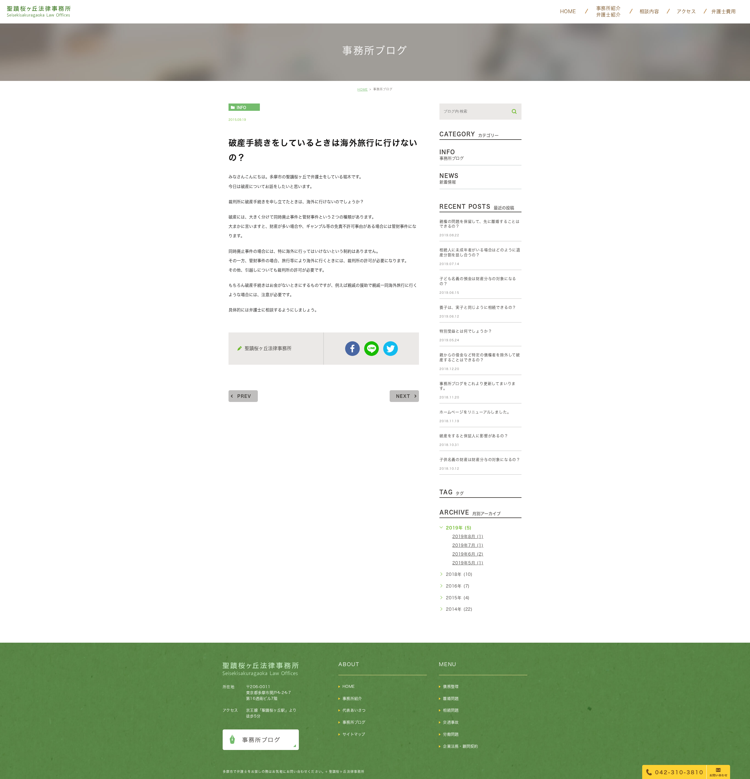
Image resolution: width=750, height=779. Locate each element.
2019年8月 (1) (467, 536)
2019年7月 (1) (467, 545)
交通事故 (450, 722)
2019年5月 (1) (467, 563)
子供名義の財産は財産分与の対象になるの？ (479, 459)
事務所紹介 (352, 698)
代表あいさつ (354, 710)
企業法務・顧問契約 (460, 746)
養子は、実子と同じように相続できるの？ (477, 307)
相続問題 (450, 710)
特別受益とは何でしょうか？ (465, 331)
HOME (362, 89)
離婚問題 (450, 698)
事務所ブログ (354, 722)
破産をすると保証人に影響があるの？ (473, 436)
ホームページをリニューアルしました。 (475, 412)
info (241, 107)
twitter (390, 348)
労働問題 (450, 734)
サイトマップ (353, 734)
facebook (352, 348)
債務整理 (450, 686)
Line (371, 348)
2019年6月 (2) (467, 554)
